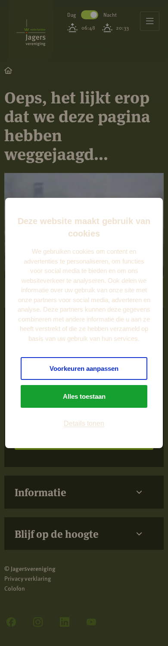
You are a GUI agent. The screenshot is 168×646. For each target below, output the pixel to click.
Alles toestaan (84, 396)
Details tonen (84, 423)
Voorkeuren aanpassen (84, 368)
